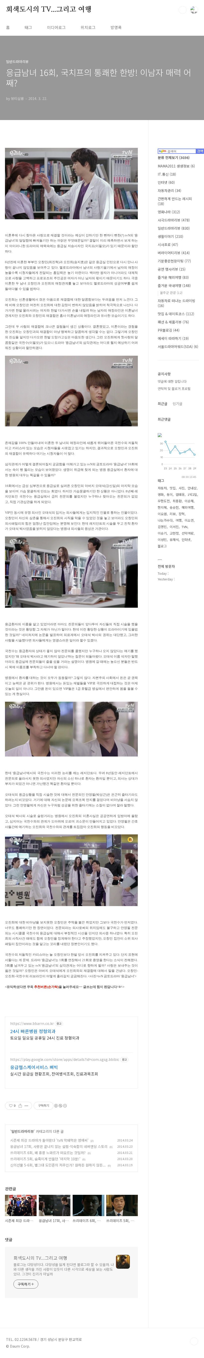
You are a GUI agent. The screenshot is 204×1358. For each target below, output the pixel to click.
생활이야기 (170, 236)
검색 (182, 10)
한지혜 (162, 507)
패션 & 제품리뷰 (173, 321)
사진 (182, 488)
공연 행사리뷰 (172, 269)
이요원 (162, 513)
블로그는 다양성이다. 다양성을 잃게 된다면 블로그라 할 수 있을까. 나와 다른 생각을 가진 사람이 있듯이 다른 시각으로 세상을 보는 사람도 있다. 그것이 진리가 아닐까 (63, 1269)
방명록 (116, 27)
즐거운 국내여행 (174, 285)
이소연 (189, 520)
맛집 (173, 488)
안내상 (192, 488)
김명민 (162, 526)
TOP (194, 1341)
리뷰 (173, 513)
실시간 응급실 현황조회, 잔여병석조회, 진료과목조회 (54, 1073)
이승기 (162, 533)
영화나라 (169, 211)
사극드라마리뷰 (174, 220)
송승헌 (174, 507)
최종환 (177, 501)
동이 (170, 494)
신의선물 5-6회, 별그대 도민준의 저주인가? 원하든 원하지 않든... (58, 1165)
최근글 (162, 403)
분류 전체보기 (174, 157)
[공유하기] (20, 1105)
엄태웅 (180, 494)
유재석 (174, 539)
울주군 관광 (171, 292)
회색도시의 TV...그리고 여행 (49, 9)
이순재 (189, 501)
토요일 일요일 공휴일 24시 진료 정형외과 (44, 1038)
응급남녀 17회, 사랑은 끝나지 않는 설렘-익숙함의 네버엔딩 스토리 (58, 1146)
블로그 (162, 546)
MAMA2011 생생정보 (176, 165)
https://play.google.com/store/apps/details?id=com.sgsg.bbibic (64, 1059)
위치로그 (88, 27)
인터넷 (166, 182)
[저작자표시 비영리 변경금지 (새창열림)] (60, 1106)
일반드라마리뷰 (22, 1131)
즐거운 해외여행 (173, 277)
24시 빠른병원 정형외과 (33, 1031)
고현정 (174, 533)
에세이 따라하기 (173, 338)
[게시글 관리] (26, 1105)
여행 (179, 520)
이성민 (162, 539)
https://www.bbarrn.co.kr (32, 1023)
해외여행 (188, 507)
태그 (28, 27)
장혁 (182, 513)
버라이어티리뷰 (174, 252)
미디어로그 (56, 27)
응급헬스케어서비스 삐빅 (34, 1067)
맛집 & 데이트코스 (176, 313)
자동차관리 (169, 190)
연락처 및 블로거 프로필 (174, 388)
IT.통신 (167, 174)
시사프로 (168, 244)
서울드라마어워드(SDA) (178, 346)
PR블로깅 (169, 330)
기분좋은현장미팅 (174, 260)
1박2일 (192, 494)
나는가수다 (165, 520)
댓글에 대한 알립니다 (172, 381)
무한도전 (164, 501)
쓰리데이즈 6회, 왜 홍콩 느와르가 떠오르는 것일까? (48, 1152)
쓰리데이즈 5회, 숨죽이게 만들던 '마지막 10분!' (45, 1158)
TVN (184, 526)
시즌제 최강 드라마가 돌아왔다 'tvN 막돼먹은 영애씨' (49, 1140)
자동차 (162, 488)
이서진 (174, 526)
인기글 (177, 403)
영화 (161, 494)
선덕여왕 (188, 533)
